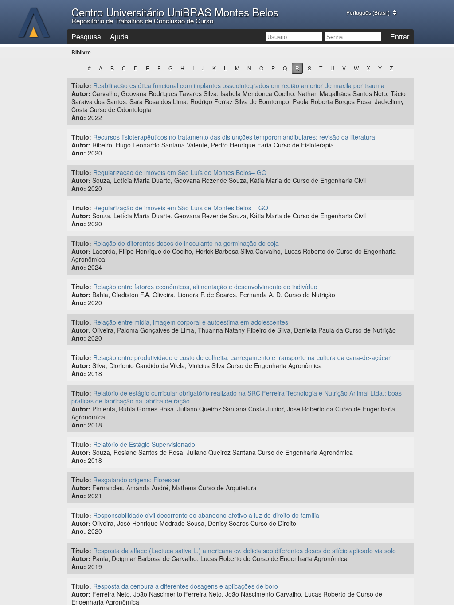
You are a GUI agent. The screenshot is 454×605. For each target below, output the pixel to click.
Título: (81, 85)
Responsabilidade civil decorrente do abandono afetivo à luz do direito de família (206, 515)
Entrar (399, 36)
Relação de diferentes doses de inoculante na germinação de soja (186, 243)
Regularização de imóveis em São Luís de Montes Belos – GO (180, 207)
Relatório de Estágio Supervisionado (144, 444)
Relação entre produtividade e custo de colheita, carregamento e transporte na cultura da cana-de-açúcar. (242, 357)
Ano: (78, 117)
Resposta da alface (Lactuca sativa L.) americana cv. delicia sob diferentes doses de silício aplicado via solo (244, 550)
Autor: (80, 93)
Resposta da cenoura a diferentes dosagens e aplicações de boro (185, 586)
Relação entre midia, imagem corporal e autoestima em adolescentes (190, 322)
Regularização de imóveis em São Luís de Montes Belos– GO (179, 172)
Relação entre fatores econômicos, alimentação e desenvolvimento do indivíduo (205, 286)
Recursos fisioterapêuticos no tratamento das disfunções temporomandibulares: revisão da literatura (234, 136)
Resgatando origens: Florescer (136, 479)
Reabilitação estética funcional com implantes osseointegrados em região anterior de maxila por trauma (238, 85)
